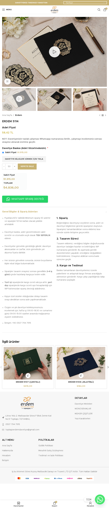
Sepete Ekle (27, 166)
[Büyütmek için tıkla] (7, 81)
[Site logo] (54, 10)
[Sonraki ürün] (105, 115)
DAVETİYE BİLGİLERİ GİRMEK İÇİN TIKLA (24, 159)
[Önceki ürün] (99, 115)
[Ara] (99, 9)
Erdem (18, 115)
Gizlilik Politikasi (45, 446)
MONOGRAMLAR (83, 409)
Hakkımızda (7, 451)
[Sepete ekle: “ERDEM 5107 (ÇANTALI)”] (28, 375)
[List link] (27, 417)
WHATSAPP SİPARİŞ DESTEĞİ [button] (27, 199)
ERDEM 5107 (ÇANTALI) (28, 382)
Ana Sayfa (7, 115)
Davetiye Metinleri (83, 404)
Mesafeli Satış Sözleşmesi (50, 451)
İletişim (5, 460)
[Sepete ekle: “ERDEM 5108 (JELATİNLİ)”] (81, 375)
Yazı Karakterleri (82, 419)
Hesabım (6, 456)
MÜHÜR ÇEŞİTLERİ (83, 414)
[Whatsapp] (100, 499)
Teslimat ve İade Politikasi (50, 456)
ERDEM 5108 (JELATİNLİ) (81, 382)
